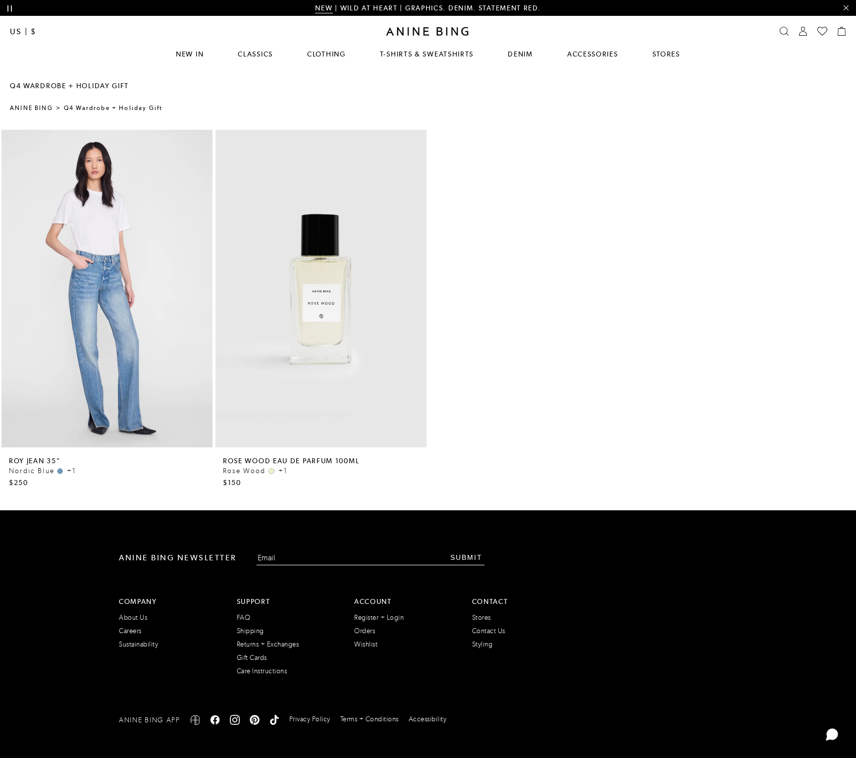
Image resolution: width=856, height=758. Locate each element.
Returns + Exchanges (268, 644)
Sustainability (138, 644)
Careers (130, 631)
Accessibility (428, 719)
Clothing (326, 54)
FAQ (244, 617)
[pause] (9, 8)
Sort (318, 86)
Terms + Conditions (369, 719)
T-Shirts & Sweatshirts (427, 54)
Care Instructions (262, 671)
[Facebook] (215, 721)
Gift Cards (252, 657)
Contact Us (488, 631)
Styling (482, 644)
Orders (364, 631)
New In (190, 54)
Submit (466, 557)
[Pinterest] (255, 721)
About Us (133, 617)
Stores (666, 54)
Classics (255, 54)
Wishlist (365, 644)
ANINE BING (31, 108)
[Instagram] (235, 721)
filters (278, 86)
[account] (803, 31)
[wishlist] (822, 31)
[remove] (846, 8)
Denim (520, 54)
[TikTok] (274, 721)
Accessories (592, 54)
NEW (323, 8)
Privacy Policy (309, 719)
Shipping (250, 631)
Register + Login (379, 617)
